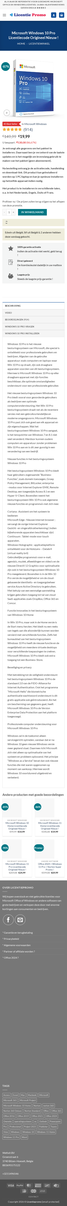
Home (21, 43)
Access (6, 1095)
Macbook (32, 1095)
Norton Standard (32, 1111)
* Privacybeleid (10, 938)
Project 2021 (30, 1126)
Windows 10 (28, 1132)
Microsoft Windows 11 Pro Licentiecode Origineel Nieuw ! (17, 867)
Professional (15, 1126)
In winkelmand (32, 212)
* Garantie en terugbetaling (17, 932)
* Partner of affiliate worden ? (18, 951)
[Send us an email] (20, 919)
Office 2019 (23, 1116)
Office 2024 (51, 1116)
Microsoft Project (28, 1100)
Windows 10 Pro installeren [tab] (22, 333)
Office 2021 (37, 1116)
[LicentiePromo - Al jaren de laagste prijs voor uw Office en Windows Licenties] (27, 15)
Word (24, 1137)
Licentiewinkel (39, 43)
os (35, 1121)
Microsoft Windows (35, 123)
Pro (5, 1126)
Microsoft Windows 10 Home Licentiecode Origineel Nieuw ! (17, 826)
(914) (28, 129)
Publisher (43, 1126)
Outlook (43, 1121)
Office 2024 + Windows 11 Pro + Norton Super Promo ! (50, 867)
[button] (4, 15)
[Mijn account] (53, 15)
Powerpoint (55, 1121)
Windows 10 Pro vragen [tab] (19, 326)
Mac (23, 1095)
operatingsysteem (22, 1121)
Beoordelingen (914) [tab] (17, 319)
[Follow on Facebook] (8, 919)
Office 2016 (9, 1116)
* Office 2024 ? (10, 957)
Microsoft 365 (10, 1100)
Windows (15, 1132)
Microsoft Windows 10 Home (17, 1105)
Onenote (7, 1121)
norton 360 (48, 1105)
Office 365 (56, 1111)
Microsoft (43, 1095)
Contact (33, 1196)
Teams (54, 1126)
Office (46, 1111)
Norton (37, 1105)
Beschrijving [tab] (12, 305)
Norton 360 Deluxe (12, 1111)
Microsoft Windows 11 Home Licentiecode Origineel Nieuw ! (49, 826)
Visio (5, 1132)
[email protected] (50, 1201)
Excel (15, 1095)
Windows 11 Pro (11, 1137)
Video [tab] (8, 312)
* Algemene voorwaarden (16, 945)
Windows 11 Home (46, 1132)
